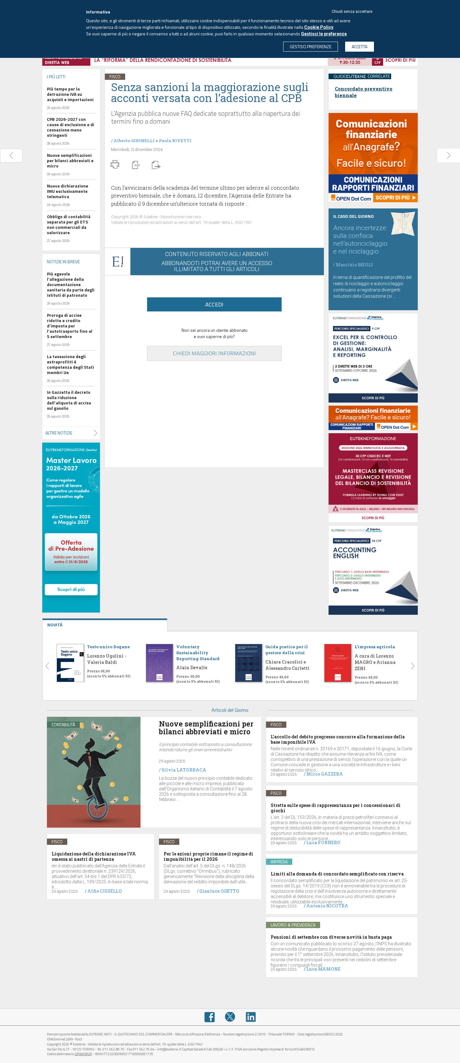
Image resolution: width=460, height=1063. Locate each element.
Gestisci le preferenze (324, 33)
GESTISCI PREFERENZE (310, 46)
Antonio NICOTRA (327, 906)
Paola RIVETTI (175, 140)
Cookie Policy (318, 27)
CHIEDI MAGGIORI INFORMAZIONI (214, 353)
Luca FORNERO (323, 842)
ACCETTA (359, 46)
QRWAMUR (83, 1053)
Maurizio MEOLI (354, 265)
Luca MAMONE (323, 969)
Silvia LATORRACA (183, 770)
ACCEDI (214, 304)
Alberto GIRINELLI (134, 140)
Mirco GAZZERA (324, 774)
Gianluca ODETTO (219, 891)
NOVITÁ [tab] (54, 624)
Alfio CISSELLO (104, 891)
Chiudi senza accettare (352, 11)
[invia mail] (155, 164)
